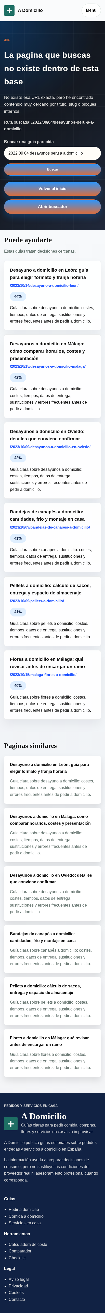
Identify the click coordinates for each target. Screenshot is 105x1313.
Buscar (52, 169)
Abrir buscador (52, 206)
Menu (91, 10)
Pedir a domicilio (24, 1209)
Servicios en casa (25, 1223)
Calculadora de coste (28, 1244)
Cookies (16, 1292)
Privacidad (18, 1286)
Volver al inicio (52, 188)
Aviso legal (19, 1279)
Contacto (17, 1299)
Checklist (17, 1258)
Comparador (20, 1251)
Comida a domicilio (26, 1216)
